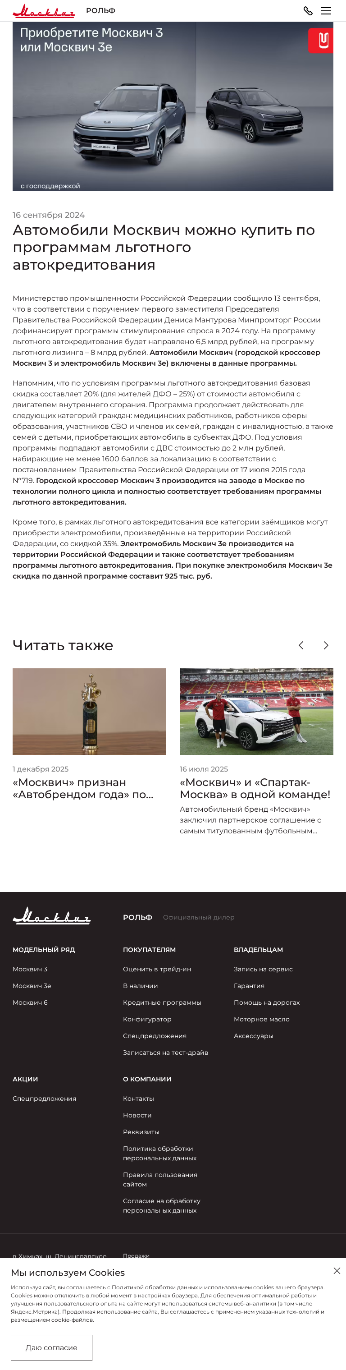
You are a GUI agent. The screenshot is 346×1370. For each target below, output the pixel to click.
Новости (137, 1115)
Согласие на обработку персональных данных (161, 1205)
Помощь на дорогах (267, 1002)
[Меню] (326, 11)
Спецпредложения (155, 1036)
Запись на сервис (263, 969)
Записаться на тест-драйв (166, 1052)
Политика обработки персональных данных (159, 1153)
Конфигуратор (147, 1019)
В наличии (140, 986)
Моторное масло (262, 1019)
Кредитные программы (162, 1002)
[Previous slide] (301, 645)
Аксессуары (253, 1036)
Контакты (138, 1098)
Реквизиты (141, 1132)
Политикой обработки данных (155, 1287)
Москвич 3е (32, 986)
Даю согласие (51, 1347)
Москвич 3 (30, 969)
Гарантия (249, 986)
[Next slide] (326, 645)
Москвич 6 (30, 1002)
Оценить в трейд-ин (157, 969)
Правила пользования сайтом (160, 1179)
